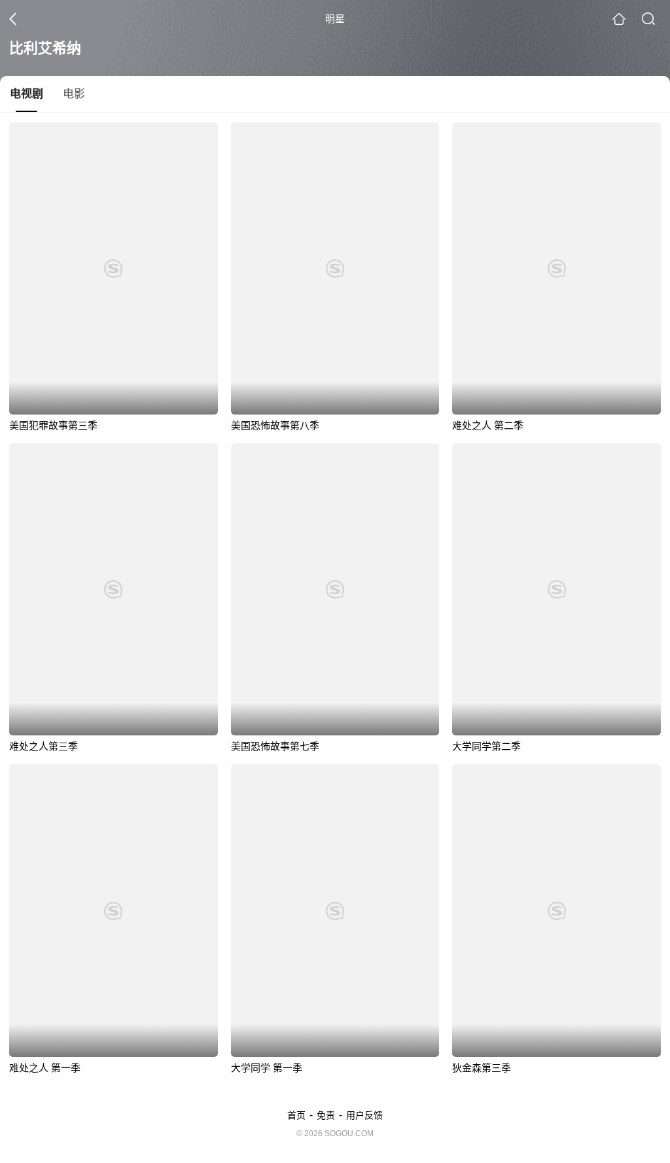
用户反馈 (364, 1115)
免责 (326, 1115)
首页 (296, 1115)
